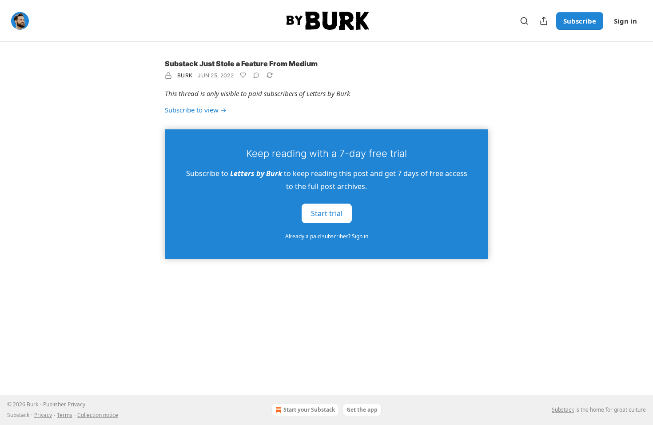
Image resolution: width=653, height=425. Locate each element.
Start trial (326, 213)
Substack (563, 409)
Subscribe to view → (196, 109)
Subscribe (579, 20)
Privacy (43, 415)
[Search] (524, 21)
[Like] (243, 75)
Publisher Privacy (64, 404)
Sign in (625, 20)
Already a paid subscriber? (326, 236)
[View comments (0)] (256, 75)
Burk (184, 75)
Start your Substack (309, 409)
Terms (64, 415)
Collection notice (97, 415)
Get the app (362, 409)
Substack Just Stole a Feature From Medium (241, 63)
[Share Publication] (544, 21)
